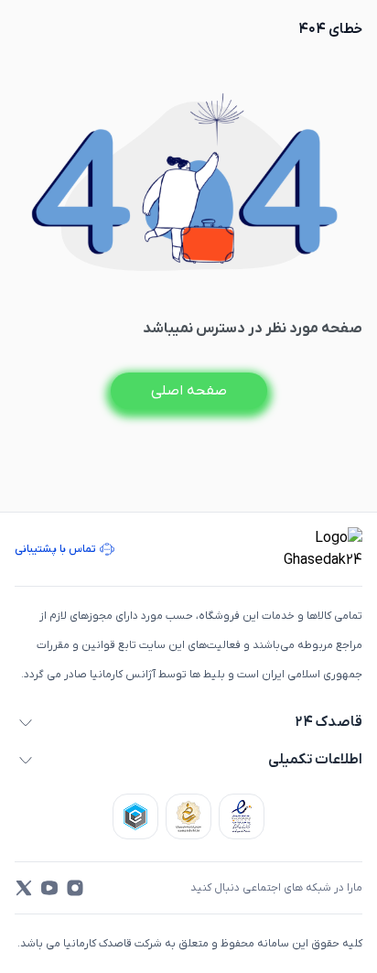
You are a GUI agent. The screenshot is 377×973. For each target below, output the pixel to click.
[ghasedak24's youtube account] (49, 888)
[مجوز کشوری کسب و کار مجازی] (135, 816)
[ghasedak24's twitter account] (24, 888)
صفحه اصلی (189, 391)
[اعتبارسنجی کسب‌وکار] (241, 816)
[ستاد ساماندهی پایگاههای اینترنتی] (188, 816)
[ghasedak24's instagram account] (75, 888)
